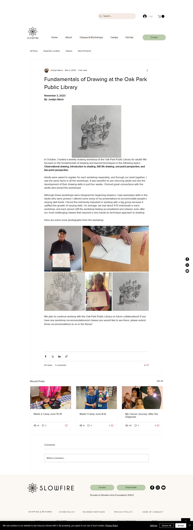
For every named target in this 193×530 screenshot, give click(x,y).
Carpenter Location (51, 51)
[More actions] (147, 70)
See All (160, 381)
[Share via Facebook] (45, 356)
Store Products (84, 51)
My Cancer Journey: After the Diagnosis (141, 415)
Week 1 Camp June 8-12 (93, 414)
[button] (161, 16)
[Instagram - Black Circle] (187, 265)
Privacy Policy (112, 525)
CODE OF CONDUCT (152, 512)
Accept (181, 525)
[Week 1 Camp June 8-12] (96, 397)
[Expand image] (63, 249)
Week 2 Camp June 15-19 (48, 414)
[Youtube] (187, 271)
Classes (69, 51)
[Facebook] (152, 487)
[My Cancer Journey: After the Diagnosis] (142, 397)
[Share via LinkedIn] (59, 356)
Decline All (166, 525)
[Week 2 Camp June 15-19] (50, 397)
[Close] (189, 525)
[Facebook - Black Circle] (187, 259)
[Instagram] (158, 487)
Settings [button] (153, 525)
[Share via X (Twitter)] (52, 356)
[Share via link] (66, 356)
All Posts (34, 51)
